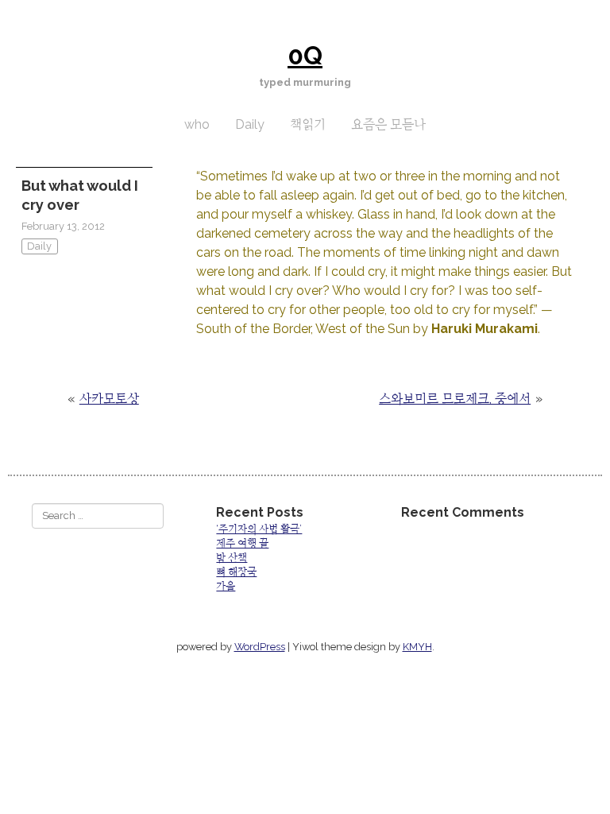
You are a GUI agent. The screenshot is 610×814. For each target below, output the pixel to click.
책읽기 (308, 124)
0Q (305, 55)
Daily (249, 124)
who (197, 124)
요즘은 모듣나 (388, 124)
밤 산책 (231, 558)
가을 (225, 586)
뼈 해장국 (236, 572)
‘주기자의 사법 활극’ (259, 529)
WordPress (259, 647)
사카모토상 (109, 398)
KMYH (417, 647)
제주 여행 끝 (242, 543)
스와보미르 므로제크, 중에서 (455, 398)
